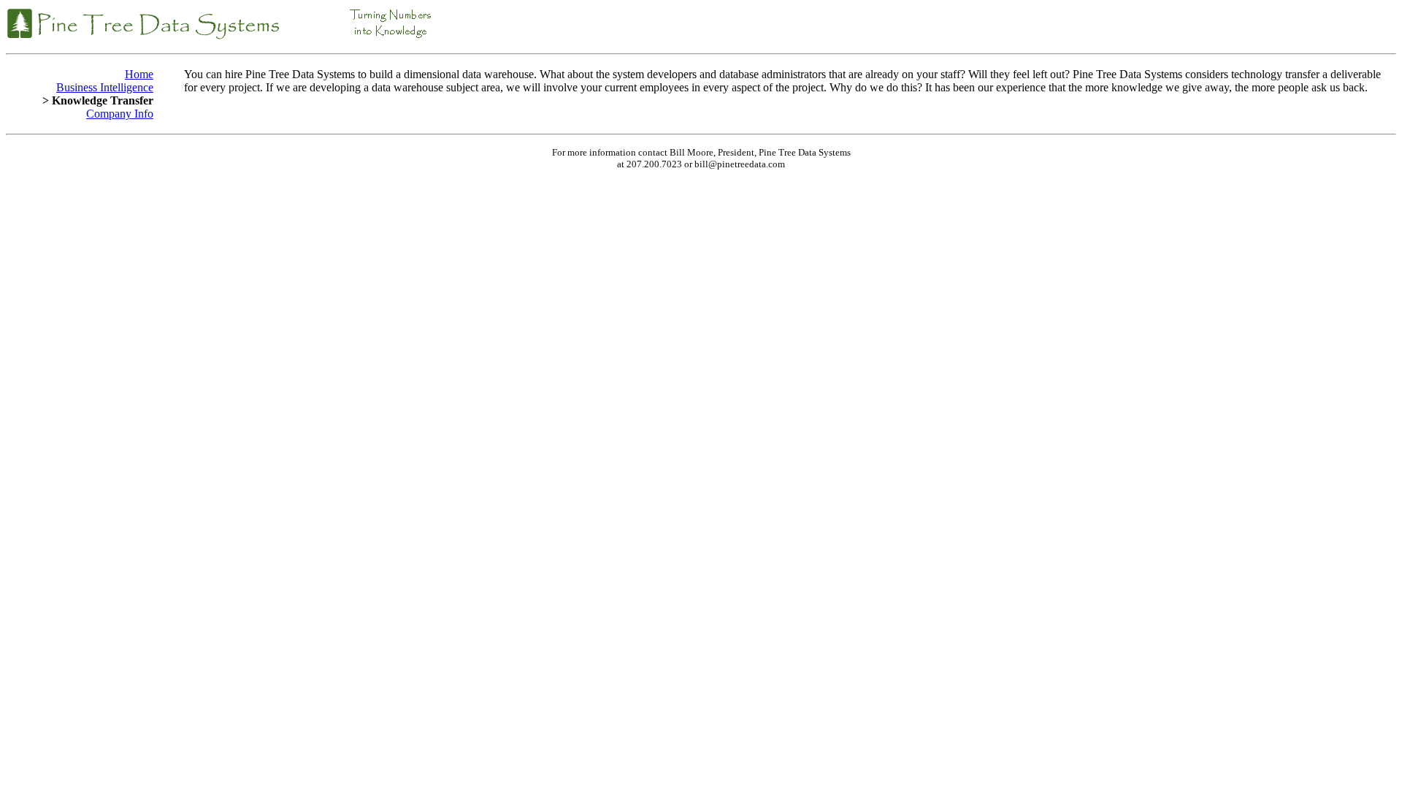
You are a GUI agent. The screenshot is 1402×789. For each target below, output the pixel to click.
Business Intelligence (104, 87)
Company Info (119, 113)
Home (139, 74)
